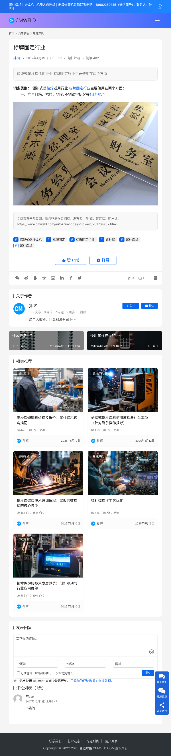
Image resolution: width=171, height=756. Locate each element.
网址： (119, 664)
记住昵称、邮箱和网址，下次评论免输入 (46, 673)
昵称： (23, 664)
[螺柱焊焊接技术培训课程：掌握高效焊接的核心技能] (48, 473)
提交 (148, 673)
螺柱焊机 (74, 58)
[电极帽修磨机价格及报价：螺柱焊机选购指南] (48, 390)
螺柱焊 (48, 88)
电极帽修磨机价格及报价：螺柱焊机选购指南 (47, 420)
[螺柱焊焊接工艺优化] (123, 473)
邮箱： (71, 664)
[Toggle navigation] (157, 21)
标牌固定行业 (79, 88)
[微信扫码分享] (17, 278)
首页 (11, 33)
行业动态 (74, 741)
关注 (132, 305)
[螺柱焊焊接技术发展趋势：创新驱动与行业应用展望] (48, 555)
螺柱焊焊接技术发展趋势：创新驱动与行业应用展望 (47, 585)
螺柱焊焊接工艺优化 (107, 500)
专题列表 (92, 741)
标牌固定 (97, 94)
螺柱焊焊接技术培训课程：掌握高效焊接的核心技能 (47, 503)
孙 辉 (16, 58)
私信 (151, 305)
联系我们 (55, 741)
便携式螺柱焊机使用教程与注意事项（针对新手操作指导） (119, 420)
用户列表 (111, 741)
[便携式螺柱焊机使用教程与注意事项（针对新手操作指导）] (123, 390)
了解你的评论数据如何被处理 (90, 681)
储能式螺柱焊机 (31, 239)
